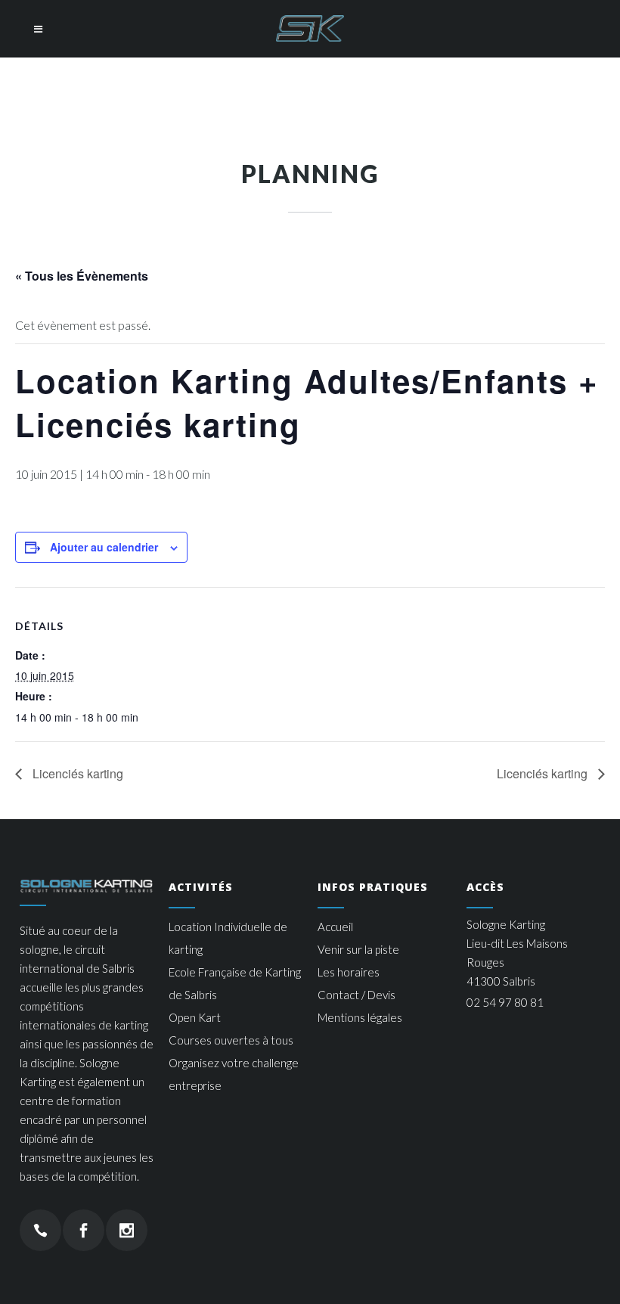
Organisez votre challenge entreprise (234, 1074)
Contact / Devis (356, 994)
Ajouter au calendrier (104, 546)
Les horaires (349, 972)
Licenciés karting (76, 773)
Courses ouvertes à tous (231, 1040)
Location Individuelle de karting (228, 938)
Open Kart (195, 1017)
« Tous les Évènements (81, 275)
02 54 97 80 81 (505, 1002)
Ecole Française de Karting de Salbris (235, 983)
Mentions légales (360, 1017)
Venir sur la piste (358, 949)
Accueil (335, 926)
